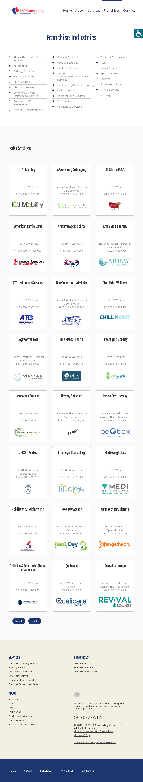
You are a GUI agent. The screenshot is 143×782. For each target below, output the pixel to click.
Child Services (22, 82)
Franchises (112, 10)
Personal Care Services (71, 95)
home (12, 770)
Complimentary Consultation (23, 680)
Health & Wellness (68, 68)
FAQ (11, 707)
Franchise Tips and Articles (22, 724)
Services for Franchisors (20, 671)
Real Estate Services (69, 106)
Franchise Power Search (85, 671)
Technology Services (113, 84)
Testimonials (15, 711)
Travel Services (110, 89)
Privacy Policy (82, 735)
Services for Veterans (19, 675)
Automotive (21, 65)
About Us (13, 699)
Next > (19, 621)
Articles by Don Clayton (20, 716)
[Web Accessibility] (138, 33)
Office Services (66, 90)
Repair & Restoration (113, 57)
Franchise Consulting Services (23, 663)
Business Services (24, 76)
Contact (129, 10)
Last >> (35, 621)
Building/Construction (26, 71)
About (80, 10)
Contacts (88, 770)
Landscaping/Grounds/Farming (75, 85)
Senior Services (110, 68)
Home (67, 10)
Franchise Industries (84, 667)
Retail (104, 62)
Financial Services (67, 57)
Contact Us (14, 703)
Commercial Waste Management (25, 102)
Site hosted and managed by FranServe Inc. (95, 742)
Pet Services (64, 101)
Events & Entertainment (28, 109)
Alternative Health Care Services (28, 59)
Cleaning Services (24, 87)
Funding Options (17, 667)
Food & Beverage (67, 62)
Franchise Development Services (25, 684)
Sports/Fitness (110, 73)
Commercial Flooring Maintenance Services (27, 94)
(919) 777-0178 (89, 717)
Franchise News (16, 720)
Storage (105, 78)
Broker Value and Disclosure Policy (94, 731)
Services (94, 10)
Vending (105, 95)
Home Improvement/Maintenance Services (73, 76)
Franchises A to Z (82, 663)
